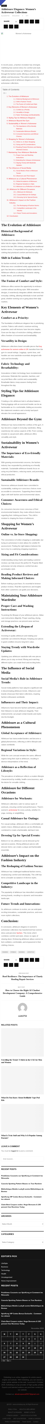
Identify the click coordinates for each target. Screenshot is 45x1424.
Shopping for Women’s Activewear (21, 139)
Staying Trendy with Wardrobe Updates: (26, 164)
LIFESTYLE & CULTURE (29, 1415)
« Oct (3, 1361)
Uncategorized (6, 1277)
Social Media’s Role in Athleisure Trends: (27, 172)
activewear (13, 810)
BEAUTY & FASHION (15, 1412)
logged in (14, 1151)
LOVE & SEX (7, 1418)
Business (4, 1267)
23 (23, 1353)
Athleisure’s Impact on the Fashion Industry (22, 201)
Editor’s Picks (12, 1409)
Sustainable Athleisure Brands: (26, 131)
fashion (19, 933)
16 (23, 1348)
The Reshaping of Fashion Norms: (28, 205)
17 (29, 1348)
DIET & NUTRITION (19, 1418)
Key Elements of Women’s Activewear (23, 107)
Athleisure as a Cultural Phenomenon (23, 179)
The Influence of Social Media (20, 168)
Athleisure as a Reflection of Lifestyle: (28, 186)
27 (4, 1357)
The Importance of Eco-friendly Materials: (26, 127)
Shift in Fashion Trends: (23, 102)
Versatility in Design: (22, 112)
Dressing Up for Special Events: (27, 197)
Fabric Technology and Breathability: (28, 115)
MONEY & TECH (29, 1412)
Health (3, 1274)
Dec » (9, 1361)
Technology (5, 1270)
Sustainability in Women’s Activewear (22, 123)
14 (11, 1348)
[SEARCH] (41, 1159)
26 (41, 1353)
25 (35, 1353)
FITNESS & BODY (12, 1415)
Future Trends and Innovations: (27, 213)
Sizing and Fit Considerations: (26, 144)
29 (17, 1357)
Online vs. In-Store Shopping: (25, 142)
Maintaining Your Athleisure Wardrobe (23, 152)
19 (41, 1348)
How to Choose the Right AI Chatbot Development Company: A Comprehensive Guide (22, 993)
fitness (13, 952)
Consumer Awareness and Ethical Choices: (27, 135)
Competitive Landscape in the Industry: (26, 209)
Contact (35, 1422)
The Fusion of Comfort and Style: (26, 104)
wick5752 (6, 16)
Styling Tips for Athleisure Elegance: (22, 118)
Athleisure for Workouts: (24, 192)
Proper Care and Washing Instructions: (24, 156)
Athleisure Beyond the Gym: (19, 121)
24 (29, 1353)
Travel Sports (26, 1422)
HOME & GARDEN (34, 1418)
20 (4, 1353)
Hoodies (21, 952)
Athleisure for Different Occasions (22, 189)
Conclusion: (13, 216)
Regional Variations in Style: (25, 184)
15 (17, 1348)
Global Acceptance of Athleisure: (26, 181)
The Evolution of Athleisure (19, 96)
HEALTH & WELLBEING (27, 1409)
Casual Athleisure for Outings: (26, 194)
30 (23, 1357)
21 (11, 1353)
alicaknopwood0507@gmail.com (27, 1394)
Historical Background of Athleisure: (27, 99)
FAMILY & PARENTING (12, 1422)
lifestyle (30, 952)
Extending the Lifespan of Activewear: (28, 160)
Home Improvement (8, 1281)
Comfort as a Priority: (23, 110)
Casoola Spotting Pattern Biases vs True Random (21, 1184)
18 (35, 1348)
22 (17, 1353)
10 (29, 1343)
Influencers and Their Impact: (25, 176)
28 (11, 1357)
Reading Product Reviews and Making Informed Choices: (28, 148)
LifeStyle (4, 1263)
